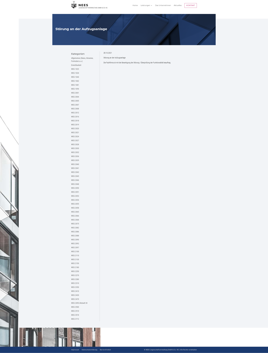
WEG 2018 (75, 121)
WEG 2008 (75, 109)
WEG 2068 (75, 220)
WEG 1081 (75, 85)
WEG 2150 (75, 263)
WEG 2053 (75, 196)
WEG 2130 (75, 259)
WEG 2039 (75, 160)
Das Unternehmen (163, 5)
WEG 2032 (75, 152)
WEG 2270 (75, 275)
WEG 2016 (75, 117)
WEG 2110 (75, 255)
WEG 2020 (75, 128)
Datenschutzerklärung (89, 350)
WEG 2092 (75, 243)
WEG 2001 (75, 93)
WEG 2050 (75, 188)
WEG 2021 (75, 132)
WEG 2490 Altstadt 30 (79, 303)
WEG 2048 (75, 184)
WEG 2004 (75, 97)
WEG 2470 (75, 299)
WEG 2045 (75, 176)
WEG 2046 (75, 180)
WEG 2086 (75, 232)
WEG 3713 (75, 319)
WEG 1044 (75, 77)
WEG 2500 (75, 307)
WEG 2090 (75, 240)
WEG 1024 (75, 73)
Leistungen (145, 5)
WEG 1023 (75, 69)
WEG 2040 (75, 164)
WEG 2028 (75, 144)
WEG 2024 (75, 136)
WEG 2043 (75, 172)
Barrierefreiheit (105, 350)
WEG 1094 (75, 89)
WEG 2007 (75, 105)
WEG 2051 (75, 192)
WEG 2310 (75, 283)
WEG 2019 (75, 125)
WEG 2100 (75, 251)
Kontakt (190, 5)
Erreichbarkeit (76, 65)
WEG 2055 (75, 204)
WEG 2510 (75, 311)
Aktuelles (178, 5)
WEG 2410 (75, 291)
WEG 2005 (75, 101)
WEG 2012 (75, 113)
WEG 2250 (75, 271)
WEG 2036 (75, 156)
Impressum (75, 350)
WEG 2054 (75, 200)
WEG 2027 (75, 140)
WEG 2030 (75, 148)
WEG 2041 (75, 168)
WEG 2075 (75, 224)
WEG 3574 (75, 315)
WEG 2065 (75, 212)
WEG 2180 (75, 267)
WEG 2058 (75, 208)
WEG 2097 (75, 247)
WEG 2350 (75, 287)
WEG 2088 (75, 236)
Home (135, 5)
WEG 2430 (75, 295)
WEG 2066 (75, 216)
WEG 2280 (75, 279)
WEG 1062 (75, 81)
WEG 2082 (75, 228)
